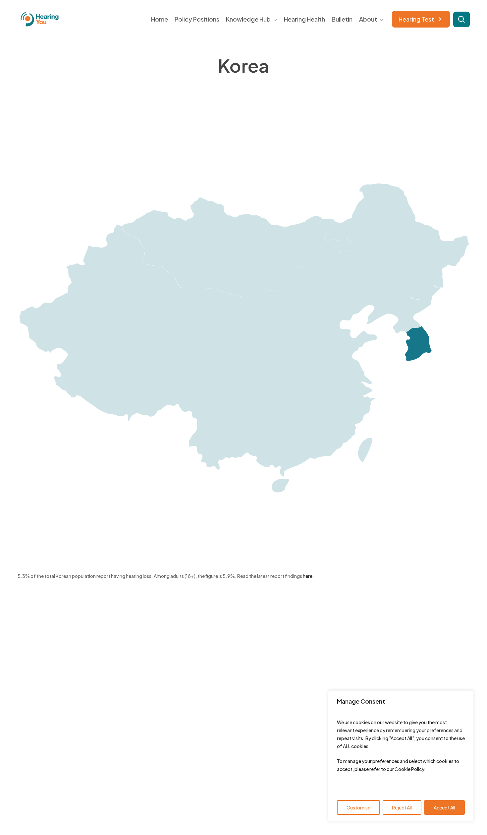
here (307, 576)
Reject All (402, 807)
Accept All (444, 807)
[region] (401, 756)
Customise (358, 807)
